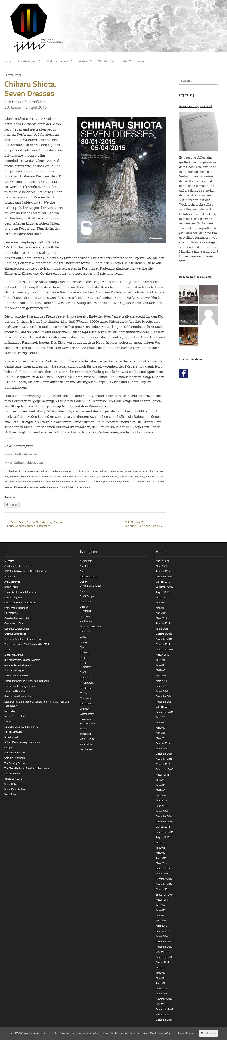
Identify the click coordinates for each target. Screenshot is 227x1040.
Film (82, 647)
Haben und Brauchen (15, 691)
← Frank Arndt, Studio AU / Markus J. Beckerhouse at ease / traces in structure (34, 524)
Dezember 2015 (164, 816)
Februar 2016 (163, 805)
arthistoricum (11, 586)
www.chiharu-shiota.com (23, 462)
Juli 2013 (160, 967)
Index (140, 61)
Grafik (83, 672)
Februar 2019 (163, 623)
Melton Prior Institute (15, 716)
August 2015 (162, 837)
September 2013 (164, 957)
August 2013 (162, 962)
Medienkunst (87, 698)
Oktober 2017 (163, 706)
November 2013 (164, 946)
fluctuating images (14, 670)
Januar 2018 (162, 691)
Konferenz (85, 616)
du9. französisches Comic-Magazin (22, 659)
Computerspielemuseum (17, 628)
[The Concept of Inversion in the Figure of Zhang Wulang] (188, 295)
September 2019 (164, 586)
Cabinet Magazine (13, 597)
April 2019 (161, 612)
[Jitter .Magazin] (113, 28)
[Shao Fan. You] (208, 295)
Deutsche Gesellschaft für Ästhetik (22, 639)
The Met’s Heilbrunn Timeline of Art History (26, 768)
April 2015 (161, 858)
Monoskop (9, 721)
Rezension (85, 719)
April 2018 (161, 675)
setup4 (8, 747)
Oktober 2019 (163, 581)
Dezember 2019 (164, 576)
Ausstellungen (27, 61)
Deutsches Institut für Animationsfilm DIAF (26, 644)
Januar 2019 (162, 628)
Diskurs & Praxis (57, 61)
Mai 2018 (160, 670)
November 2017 (164, 701)
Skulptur (84, 708)
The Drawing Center (14, 763)
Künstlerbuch (87, 687)
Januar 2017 (162, 748)
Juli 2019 (160, 597)
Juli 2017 (160, 717)
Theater (84, 728)
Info (124, 61)
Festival (84, 642)
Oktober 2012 (163, 1003)
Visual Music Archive (14, 789)
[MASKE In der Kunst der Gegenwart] (188, 337)
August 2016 (162, 774)
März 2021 (161, 566)
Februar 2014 (163, 931)
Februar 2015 (163, 868)
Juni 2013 (160, 972)
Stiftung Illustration (14, 757)
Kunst (83, 662)
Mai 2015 (160, 852)
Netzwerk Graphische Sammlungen (22, 726)
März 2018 (161, 680)
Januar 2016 (162, 811)
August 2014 (162, 899)
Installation (14, 75)
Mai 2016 (160, 790)
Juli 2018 (160, 659)
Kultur (83, 657)
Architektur (86, 560)
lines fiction (10, 711)
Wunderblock (106, 61)
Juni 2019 (160, 602)
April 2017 (161, 732)
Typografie (85, 733)
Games (83, 591)
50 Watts (9, 560)
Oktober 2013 (163, 951)
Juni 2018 (160, 665)
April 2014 (161, 920)
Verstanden (208, 1033)
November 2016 (164, 759)
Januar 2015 (162, 873)
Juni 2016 (160, 785)
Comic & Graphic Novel (91, 585)
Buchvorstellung (88, 576)
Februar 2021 (163, 571)
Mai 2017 (160, 727)
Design (83, 581)
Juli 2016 (160, 779)
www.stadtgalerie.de (20, 454)
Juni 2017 (160, 722)
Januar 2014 (162, 936)
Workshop (85, 631)
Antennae (9, 576)
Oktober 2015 (163, 826)
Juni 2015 (160, 847)
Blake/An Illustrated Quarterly (20, 592)
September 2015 (164, 832)
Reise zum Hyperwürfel (195, 106)
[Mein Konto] (208, 316)
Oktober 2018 (163, 644)
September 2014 (164, 894)
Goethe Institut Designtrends (19, 686)
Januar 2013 (162, 993)
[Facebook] (183, 373)
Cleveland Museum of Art (17, 618)
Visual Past (10, 794)
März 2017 (161, 738)
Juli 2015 (160, 842)
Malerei (84, 693)
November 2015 (164, 821)
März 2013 (161, 988)
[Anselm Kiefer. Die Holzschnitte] (188, 316)
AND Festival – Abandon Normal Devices (25, 571)
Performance (87, 703)
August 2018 (162, 654)
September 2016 (164, 769)
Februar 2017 (163, 743)
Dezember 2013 (164, 941)
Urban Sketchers (13, 773)
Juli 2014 (160, 905)
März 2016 (161, 800)
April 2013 (161, 983)
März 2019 (161, 618)
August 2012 (162, 1014)
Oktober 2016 (163, 764)
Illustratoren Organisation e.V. (19, 696)
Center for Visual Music (16, 607)
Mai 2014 (160, 915)
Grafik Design (87, 596)
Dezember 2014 (164, 878)
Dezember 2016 (164, 753)
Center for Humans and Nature (20, 602)
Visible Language (13, 778)
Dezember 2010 (164, 1019)
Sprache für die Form (15, 752)
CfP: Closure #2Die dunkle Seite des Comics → (144, 524)
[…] (189, 261)
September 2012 (164, 1009)
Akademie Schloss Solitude (18, 566)
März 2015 (161, 863)
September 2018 (164, 649)
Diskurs (84, 606)
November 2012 (164, 998)
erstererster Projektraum (17, 665)
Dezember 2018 (164, 633)
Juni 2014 (160, 910)
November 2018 (164, 639)
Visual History (11, 784)
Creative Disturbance (15, 633)
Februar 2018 (163, 686)
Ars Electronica (12, 581)
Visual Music (86, 744)
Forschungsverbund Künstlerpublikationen (26, 680)
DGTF (7, 649)
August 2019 (162, 592)
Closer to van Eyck (13, 623)
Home (7, 61)
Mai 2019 (160, 607)
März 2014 (161, 925)
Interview (85, 652)
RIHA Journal (11, 737)
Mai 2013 (160, 978)
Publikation (86, 621)
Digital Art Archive (13, 654)
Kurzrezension (87, 723)
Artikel (83, 61)
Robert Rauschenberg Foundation (22, 742)
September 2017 (164, 712)
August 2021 (162, 560)
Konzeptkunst (87, 682)
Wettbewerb (86, 749)
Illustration (86, 601)
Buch (82, 571)
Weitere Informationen (180, 1033)
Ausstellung (86, 566)
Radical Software (13, 731)
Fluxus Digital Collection (16, 675)
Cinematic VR (11, 612)
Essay (83, 636)
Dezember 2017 (164, 696)
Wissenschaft (87, 713)
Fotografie (85, 666)
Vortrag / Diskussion (90, 626)
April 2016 (161, 795)
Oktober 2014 (163, 889)
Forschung (85, 610)
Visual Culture (87, 738)
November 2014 (164, 884)
